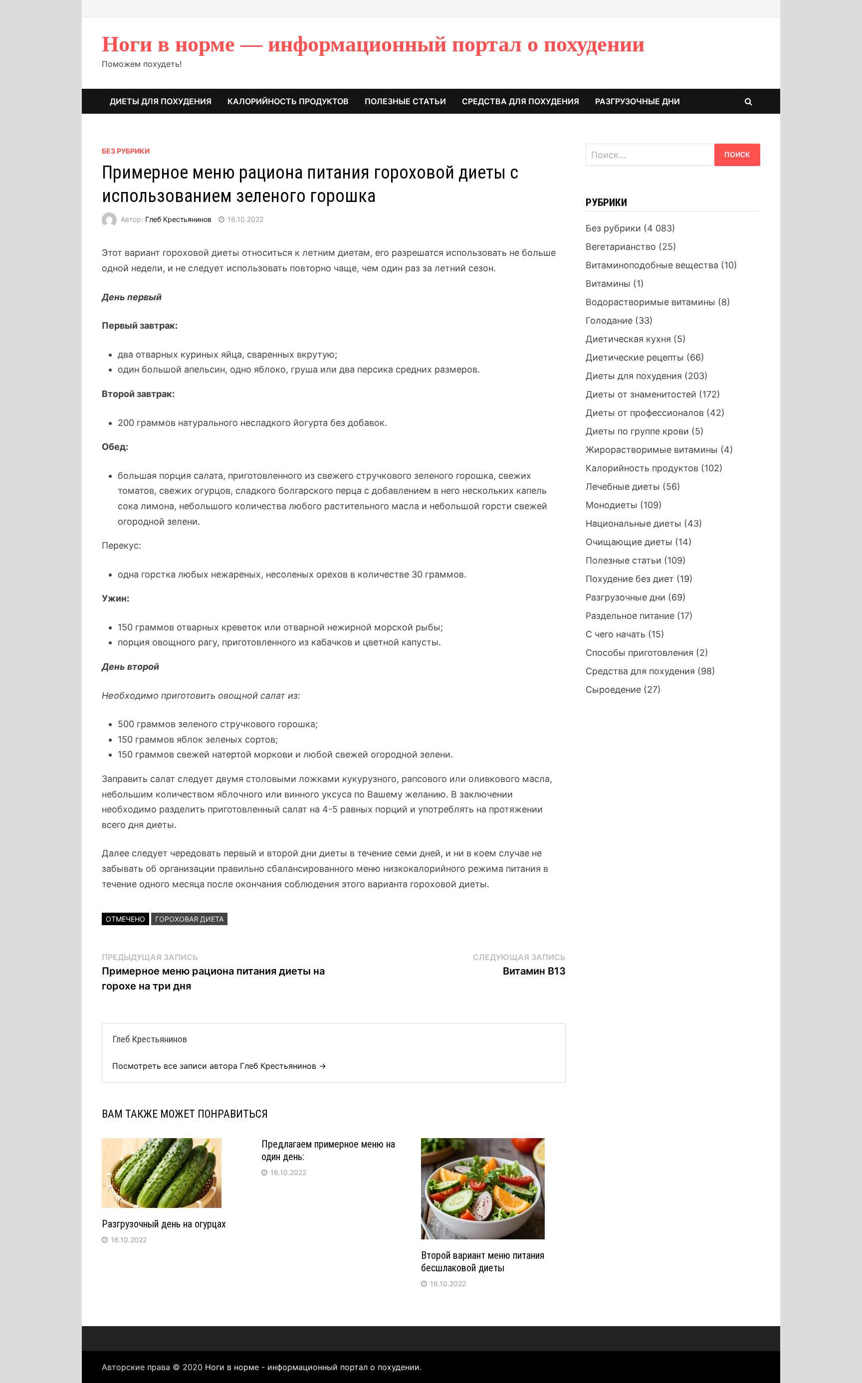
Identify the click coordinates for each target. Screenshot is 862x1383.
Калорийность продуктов (288, 101)
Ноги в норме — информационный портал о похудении (373, 44)
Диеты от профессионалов (645, 412)
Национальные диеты (633, 523)
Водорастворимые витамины (650, 302)
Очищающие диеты (629, 542)
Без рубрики (126, 151)
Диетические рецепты (635, 357)
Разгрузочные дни (637, 101)
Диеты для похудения (161, 101)
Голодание (609, 320)
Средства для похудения (520, 101)
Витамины (608, 283)
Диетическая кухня (628, 339)
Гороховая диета (189, 919)
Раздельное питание (630, 615)
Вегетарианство (621, 246)
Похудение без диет (630, 579)
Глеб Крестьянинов (178, 219)
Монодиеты (612, 505)
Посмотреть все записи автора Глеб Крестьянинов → (219, 1066)
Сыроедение (613, 689)
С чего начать (616, 634)
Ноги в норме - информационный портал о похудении (312, 1367)
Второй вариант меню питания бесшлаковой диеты (482, 1261)
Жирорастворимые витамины (652, 449)
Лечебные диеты (623, 486)
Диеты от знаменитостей (641, 394)
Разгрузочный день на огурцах (164, 1224)
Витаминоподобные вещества (652, 265)
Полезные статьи (405, 101)
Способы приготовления (639, 652)
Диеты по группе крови (637, 431)
